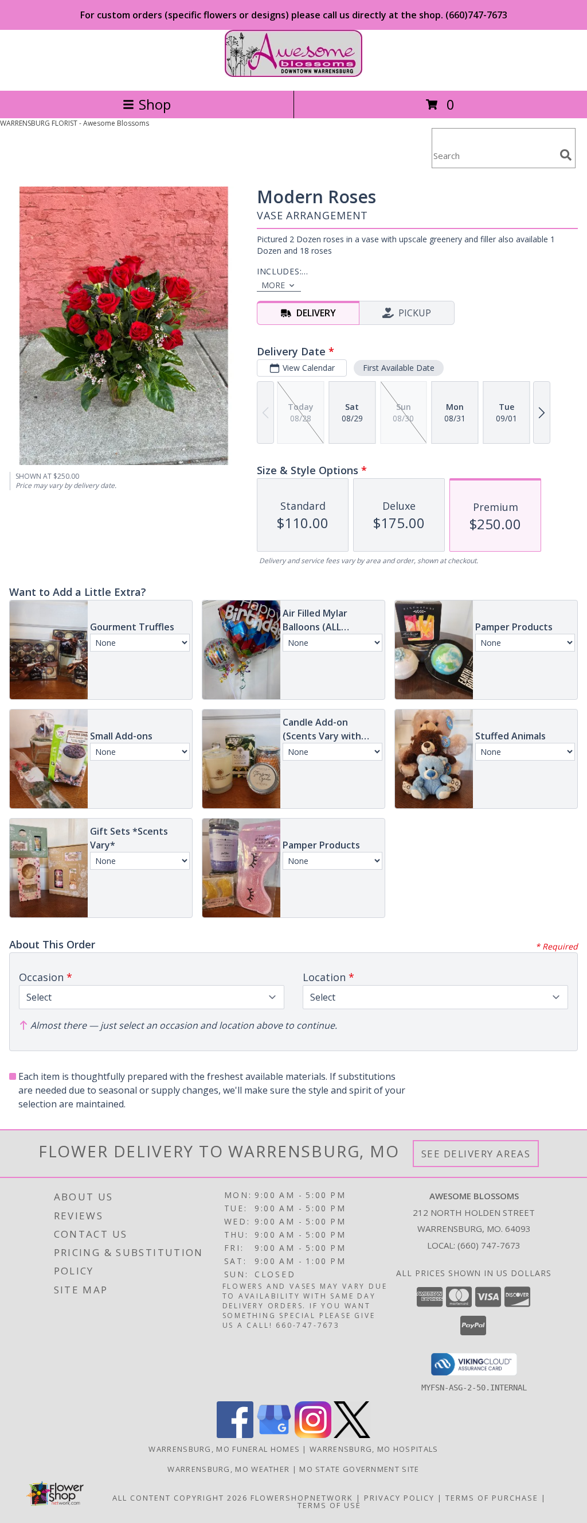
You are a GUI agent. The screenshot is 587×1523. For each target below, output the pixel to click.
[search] (566, 155)
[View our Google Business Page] (274, 1434)
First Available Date (399, 367)
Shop (155, 104)
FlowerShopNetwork (302, 1498)
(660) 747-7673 (489, 1245)
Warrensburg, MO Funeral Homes (224, 1449)
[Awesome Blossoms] (293, 73)
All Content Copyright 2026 (180, 1498)
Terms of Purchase (491, 1498)
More (273, 285)
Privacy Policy (399, 1498)
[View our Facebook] (235, 1434)
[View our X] (352, 1434)
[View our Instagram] (313, 1434)
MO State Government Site (359, 1469)
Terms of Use (329, 1505)
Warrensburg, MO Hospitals (374, 1449)
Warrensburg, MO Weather (228, 1469)
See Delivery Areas (476, 1153)
